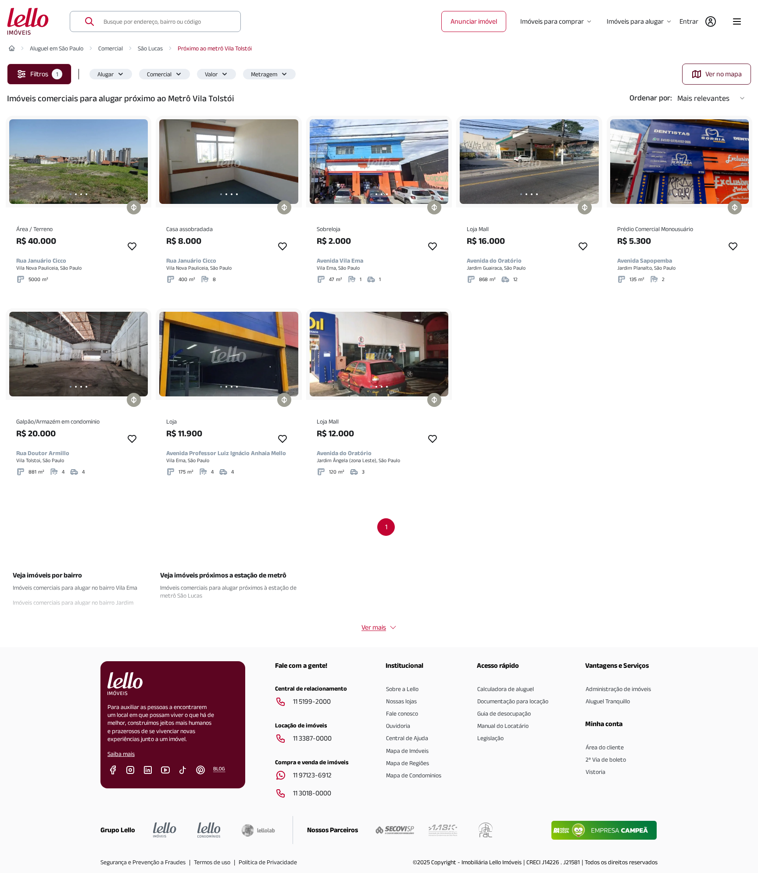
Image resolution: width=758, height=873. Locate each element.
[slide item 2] (76, 194)
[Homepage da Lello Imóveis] (164, 830)
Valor (211, 74)
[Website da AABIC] (443, 830)
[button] (110, 74)
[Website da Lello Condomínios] (209, 830)
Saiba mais (121, 753)
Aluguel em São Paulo (56, 48)
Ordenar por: (650, 97)
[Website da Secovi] (394, 830)
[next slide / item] (139, 161)
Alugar (105, 74)
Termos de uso (212, 862)
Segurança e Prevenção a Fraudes (143, 862)
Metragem (264, 74)
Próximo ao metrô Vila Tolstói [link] (215, 48)
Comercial (110, 48)
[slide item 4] (86, 194)
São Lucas (150, 48)
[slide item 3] (81, 194)
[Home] (12, 48)
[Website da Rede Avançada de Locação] (486, 830)
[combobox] (166, 21)
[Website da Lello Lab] (258, 830)
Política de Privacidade (268, 862)
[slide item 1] (70, 194)
